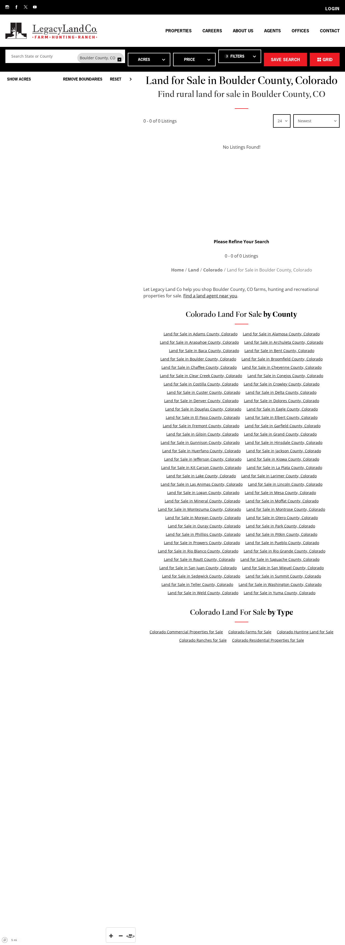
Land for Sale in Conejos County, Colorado (285, 375)
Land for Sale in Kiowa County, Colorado (283, 459)
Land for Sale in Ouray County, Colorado (204, 526)
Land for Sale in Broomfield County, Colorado (282, 359)
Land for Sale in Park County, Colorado (280, 526)
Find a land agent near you (210, 296)
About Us (243, 31)
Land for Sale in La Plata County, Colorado (284, 467)
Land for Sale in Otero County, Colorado (282, 517)
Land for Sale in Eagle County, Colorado (282, 409)
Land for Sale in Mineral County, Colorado (202, 500)
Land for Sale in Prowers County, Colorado (202, 542)
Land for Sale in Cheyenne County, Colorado (282, 367)
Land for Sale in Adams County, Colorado (200, 333)
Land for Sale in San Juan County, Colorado (198, 567)
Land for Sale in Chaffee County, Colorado (199, 367)
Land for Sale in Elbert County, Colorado (281, 417)
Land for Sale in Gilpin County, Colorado (202, 434)
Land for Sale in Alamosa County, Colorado (281, 333)
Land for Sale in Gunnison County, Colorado (200, 442)
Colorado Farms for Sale (249, 631)
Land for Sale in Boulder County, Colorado (198, 359)
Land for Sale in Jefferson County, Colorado (203, 459)
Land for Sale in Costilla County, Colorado (201, 384)
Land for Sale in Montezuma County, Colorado (199, 509)
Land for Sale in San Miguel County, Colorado (283, 567)
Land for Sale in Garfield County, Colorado (282, 425)
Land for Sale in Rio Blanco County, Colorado (198, 551)
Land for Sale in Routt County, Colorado (199, 559)
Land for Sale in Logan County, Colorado (203, 492)
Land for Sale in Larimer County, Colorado (279, 475)
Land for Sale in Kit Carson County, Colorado (201, 467)
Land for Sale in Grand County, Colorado (280, 434)
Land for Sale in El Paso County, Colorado (203, 417)
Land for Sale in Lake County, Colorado (201, 475)
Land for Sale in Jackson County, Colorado (283, 450)
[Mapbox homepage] (5, 940)
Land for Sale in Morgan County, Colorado (203, 517)
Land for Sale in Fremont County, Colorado (201, 425)
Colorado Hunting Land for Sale (305, 631)
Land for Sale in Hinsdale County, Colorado (283, 442)
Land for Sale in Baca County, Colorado (204, 350)
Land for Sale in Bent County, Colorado (279, 350)
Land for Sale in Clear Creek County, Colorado (201, 375)
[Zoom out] (121, 936)
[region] (69, 506)
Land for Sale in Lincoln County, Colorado (285, 484)
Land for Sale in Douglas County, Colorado (203, 409)
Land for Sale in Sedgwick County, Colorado (201, 576)
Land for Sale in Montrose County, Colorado (285, 509)
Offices (300, 31)
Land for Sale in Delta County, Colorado (281, 392)
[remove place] (119, 59)
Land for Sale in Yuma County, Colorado (279, 592)
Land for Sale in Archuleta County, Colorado (283, 342)
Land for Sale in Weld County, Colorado (203, 592)
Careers (212, 31)
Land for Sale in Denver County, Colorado (201, 400)
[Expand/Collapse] (130, 79)
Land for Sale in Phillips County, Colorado (203, 534)
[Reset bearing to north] (130, 936)
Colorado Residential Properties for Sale (268, 640)
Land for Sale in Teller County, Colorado (197, 584)
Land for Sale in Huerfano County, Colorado (201, 450)
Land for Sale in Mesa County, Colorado (280, 492)
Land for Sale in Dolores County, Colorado (281, 400)
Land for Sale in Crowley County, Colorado (281, 384)
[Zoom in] (111, 936)
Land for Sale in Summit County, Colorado (283, 576)
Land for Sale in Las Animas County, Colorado (202, 484)
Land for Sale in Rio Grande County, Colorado (284, 551)
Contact (330, 31)
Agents (272, 31)
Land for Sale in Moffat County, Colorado (282, 500)
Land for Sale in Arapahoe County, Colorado (199, 342)
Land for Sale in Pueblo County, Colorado (282, 542)
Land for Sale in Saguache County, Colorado (279, 559)
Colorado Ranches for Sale (203, 640)
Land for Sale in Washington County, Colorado (280, 584)
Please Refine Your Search (241, 242)
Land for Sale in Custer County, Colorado (203, 392)
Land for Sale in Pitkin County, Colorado (281, 534)
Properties (178, 31)
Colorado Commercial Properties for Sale (186, 631)
